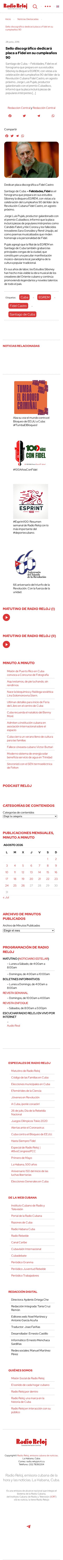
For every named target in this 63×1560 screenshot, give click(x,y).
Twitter (12, 1513)
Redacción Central (44, 108)
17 (7, 879)
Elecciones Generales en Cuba (29, 1181)
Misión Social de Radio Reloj (27, 1378)
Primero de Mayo (21, 1158)
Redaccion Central (19, 108)
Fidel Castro (18, 306)
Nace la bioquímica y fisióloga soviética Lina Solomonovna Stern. (30, 693)
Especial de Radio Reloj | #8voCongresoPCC (25, 1149)
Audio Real (13, 1025)
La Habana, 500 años (24, 1164)
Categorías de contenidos (18, 812)
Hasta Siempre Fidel (23, 1141)
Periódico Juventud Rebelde (28, 1269)
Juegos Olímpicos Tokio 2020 (29, 1121)
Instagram (51, 1513)
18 (15, 879)
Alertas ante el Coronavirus (27, 1127)
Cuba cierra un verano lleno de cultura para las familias (30, 738)
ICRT (53, 1496)
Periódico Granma (22, 1262)
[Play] (6, 617)
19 (23, 879)
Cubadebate (19, 1255)
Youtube (12, 1528)
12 (23, 872)
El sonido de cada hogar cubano (30, 1385)
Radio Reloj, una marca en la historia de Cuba (27, 1400)
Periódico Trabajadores (25, 1275)
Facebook (28, 1513)
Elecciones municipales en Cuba (30, 1084)
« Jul (6, 897)
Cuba (24, 297)
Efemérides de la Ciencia (26, 1091)
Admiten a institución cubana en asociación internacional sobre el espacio (26, 726)
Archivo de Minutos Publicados (21, 925)
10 (6, 872)
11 (15, 872)
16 (56, 872)
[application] (6, 617)
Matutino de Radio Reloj (25, 1071)
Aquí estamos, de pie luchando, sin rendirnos (27, 683)
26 (23, 885)
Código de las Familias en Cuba (29, 1077)
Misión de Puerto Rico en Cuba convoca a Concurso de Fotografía (28, 673)
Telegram (28, 1528)
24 (7, 885)
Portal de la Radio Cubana (26, 1216)
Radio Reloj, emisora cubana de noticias (37, 1455)
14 (39, 872)
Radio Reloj (15, 6)
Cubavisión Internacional (26, 1249)
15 (48, 872)
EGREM (44, 297)
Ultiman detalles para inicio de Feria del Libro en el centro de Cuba (28, 704)
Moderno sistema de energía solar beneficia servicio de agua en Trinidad (29, 755)
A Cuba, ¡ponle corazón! (25, 1104)
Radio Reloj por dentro (24, 1391)
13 (31, 872)
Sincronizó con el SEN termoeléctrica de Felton (29, 765)
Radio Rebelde (20, 1236)
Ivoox (52, 1528)
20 (31, 879)
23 (56, 879)
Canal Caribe (19, 1242)
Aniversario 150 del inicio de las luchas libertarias (29, 1173)
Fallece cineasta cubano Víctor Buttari (30, 747)
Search (34, 6)
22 (47, 879)
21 (39, 879)
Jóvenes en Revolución (25, 1097)
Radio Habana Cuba (23, 1229)
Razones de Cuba (21, 1222)
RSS (31, 1543)
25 (14, 885)
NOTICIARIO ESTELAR (33, 959)
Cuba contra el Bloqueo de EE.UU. (31, 1134)
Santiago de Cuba (22, 314)
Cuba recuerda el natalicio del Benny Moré (29, 714)
